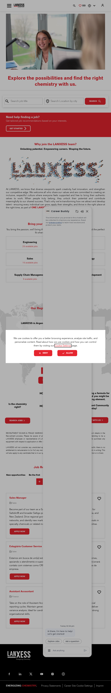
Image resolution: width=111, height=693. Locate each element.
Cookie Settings (63, 345)
